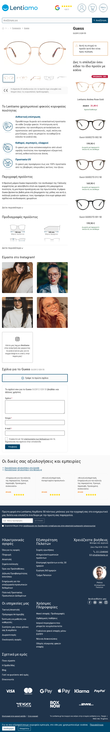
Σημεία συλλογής (10, 564)
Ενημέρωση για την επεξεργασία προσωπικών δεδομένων (14, 584)
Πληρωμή (6, 554)
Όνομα (8, 418)
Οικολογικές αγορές (11, 639)
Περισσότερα (96, 724)
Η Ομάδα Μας (8, 665)
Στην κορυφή (33, 716)
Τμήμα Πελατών (44, 575)
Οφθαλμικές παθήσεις (46, 618)
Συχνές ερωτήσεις (45, 550)
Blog (4, 670)
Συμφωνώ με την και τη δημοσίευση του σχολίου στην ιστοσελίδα (30, 440)
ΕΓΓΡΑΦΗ (39, 520)
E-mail (8, 428)
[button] (9, 78)
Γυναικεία (16, 28)
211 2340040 (102, 551)
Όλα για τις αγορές (11, 550)
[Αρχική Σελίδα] (3, 28)
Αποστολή (7, 559)
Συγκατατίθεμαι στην (50, 525)
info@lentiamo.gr (100, 555)
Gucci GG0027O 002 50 (90, 137)
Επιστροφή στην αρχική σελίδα (14, 716)
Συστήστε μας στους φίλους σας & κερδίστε (15, 629)
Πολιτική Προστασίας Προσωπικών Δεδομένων (14, 594)
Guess (26, 28)
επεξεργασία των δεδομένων (37, 439)
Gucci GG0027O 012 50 (90, 177)
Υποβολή (12, 446)
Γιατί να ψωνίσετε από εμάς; (15, 674)
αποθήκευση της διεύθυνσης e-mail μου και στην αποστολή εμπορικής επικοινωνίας (59, 525)
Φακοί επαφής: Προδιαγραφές (50, 613)
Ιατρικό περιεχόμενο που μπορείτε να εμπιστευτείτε (49, 624)
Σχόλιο (8, 398)
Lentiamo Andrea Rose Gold (90, 99)
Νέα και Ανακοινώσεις (46, 638)
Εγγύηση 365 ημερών (46, 570)
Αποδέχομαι (8, 728)
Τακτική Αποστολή (11, 609)
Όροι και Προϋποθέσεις (13, 568)
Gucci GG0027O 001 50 (90, 217)
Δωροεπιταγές (9, 635)
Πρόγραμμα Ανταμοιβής (13, 614)
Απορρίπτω (24, 728)
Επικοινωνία (8, 679)
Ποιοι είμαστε (8, 660)
